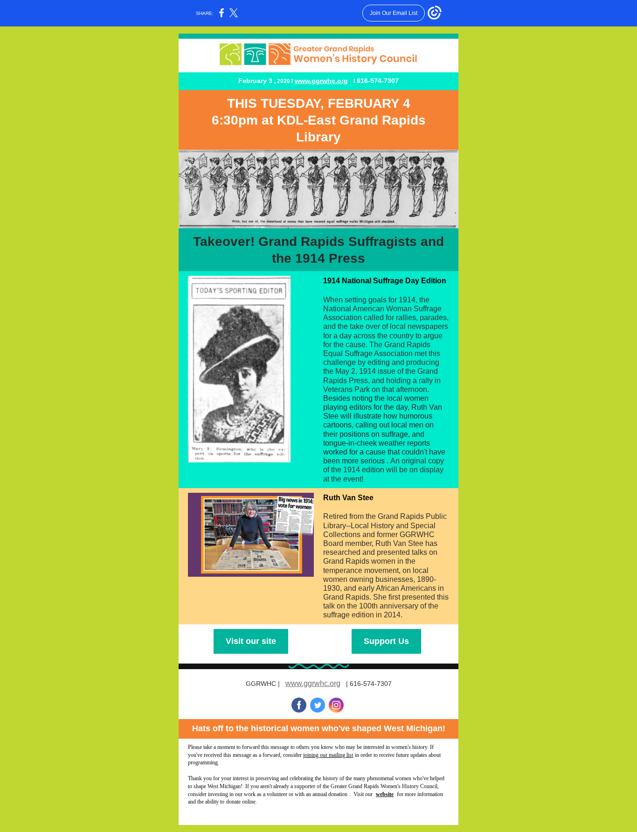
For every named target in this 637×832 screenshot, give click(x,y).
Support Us (386, 641)
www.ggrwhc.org (321, 80)
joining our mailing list (328, 755)
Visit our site (251, 641)
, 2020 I (283, 81)
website (385, 794)
